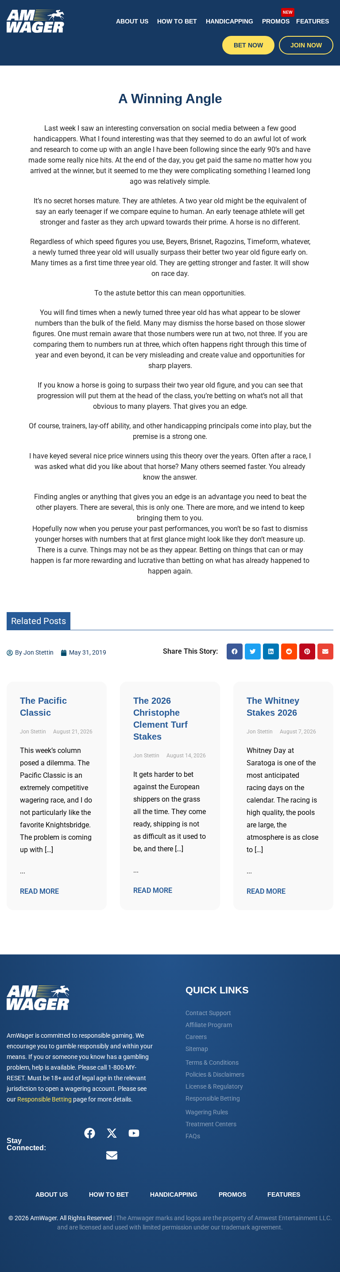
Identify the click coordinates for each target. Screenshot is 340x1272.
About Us (132, 21)
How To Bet (177, 21)
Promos (277, 18)
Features (312, 21)
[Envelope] (112, 1155)
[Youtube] (134, 1133)
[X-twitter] (112, 1133)
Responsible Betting (44, 1099)
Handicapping (229, 21)
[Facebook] (90, 1133)
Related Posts (38, 621)
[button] (235, 651)
